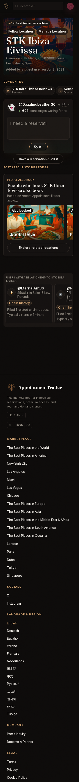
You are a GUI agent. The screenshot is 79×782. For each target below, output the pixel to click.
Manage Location (52, 31)
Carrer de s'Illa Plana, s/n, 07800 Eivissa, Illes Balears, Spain (35, 60)
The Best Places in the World (28, 447)
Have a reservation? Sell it (38, 159)
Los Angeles (16, 471)
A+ (28, 424)
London (12, 544)
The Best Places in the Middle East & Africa (38, 520)
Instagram (14, 603)
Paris (10, 551)
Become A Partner (20, 742)
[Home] (6, 6)
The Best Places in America (27, 455)
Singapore (14, 575)
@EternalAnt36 (30, 288)
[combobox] (40, 6)
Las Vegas (14, 487)
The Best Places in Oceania (27, 535)
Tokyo (11, 567)
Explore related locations (38, 247)
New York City (17, 464)
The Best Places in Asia (24, 511)
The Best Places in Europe (26, 504)
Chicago (13, 495)
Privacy (12, 769)
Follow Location (20, 31)
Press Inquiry (16, 734)
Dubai (11, 560)
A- (10, 424)
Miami (11, 480)
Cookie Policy (17, 777)
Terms (11, 762)
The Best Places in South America (31, 527)
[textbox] (38, 128)
